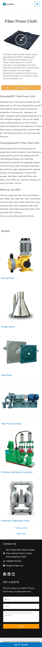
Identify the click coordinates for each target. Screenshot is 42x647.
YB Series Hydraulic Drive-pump (17, 472)
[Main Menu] (37, 4)
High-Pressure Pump (11, 423)
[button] (21, 40)
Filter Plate (6, 375)
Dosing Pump (7, 278)
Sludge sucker (8, 326)
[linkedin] (9, 574)
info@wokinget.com (14, 565)
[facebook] (5, 574)
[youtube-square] (14, 574)
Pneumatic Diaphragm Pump (15, 520)
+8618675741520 (13, 561)
